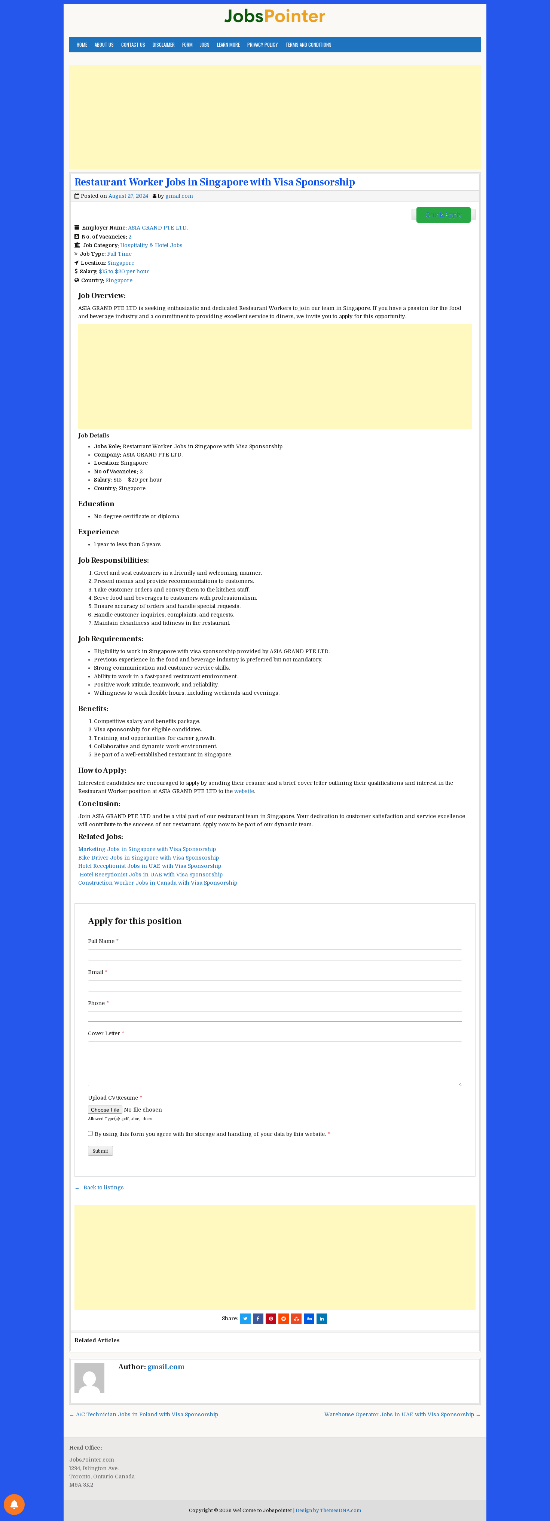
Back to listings (103, 1187)
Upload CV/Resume (115, 1098)
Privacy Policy (262, 44)
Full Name (103, 941)
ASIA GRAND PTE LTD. (158, 228)
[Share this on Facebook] (258, 1318)
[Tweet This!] (245, 1318)
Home (82, 44)
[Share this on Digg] (309, 1318)
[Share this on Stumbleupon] (296, 1318)
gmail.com (179, 196)
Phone (98, 1003)
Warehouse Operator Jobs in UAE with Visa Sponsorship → (402, 1414)
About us (104, 44)
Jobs (205, 44)
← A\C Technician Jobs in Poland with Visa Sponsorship (143, 1414)
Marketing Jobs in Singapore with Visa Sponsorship (147, 849)
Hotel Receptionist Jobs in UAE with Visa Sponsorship (149, 866)
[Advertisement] (275, 117)
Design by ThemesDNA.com (328, 1510)
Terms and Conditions (308, 44)
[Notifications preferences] (14, 1504)
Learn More (228, 44)
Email (97, 972)
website (244, 791)
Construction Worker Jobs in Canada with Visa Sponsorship (157, 883)
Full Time (119, 254)
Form (187, 44)
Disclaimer (164, 44)
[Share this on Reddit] (283, 1318)
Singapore (120, 263)
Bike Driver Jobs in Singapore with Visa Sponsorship (148, 858)
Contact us (133, 44)
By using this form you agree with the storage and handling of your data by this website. (212, 1134)
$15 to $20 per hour (124, 271)
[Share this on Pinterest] (271, 1318)
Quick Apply (443, 215)
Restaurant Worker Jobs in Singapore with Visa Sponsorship (214, 182)
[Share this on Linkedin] (322, 1318)
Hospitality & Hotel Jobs (151, 245)
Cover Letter (106, 1033)
